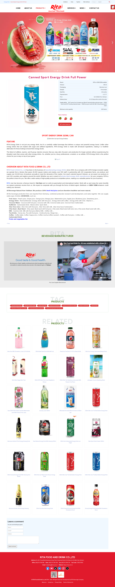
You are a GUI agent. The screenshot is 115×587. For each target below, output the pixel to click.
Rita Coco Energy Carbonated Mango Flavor (96, 351)
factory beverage (95, 305)
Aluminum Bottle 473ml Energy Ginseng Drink (19, 441)
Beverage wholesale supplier (30, 305)
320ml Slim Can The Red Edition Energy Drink (96, 410)
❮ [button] (3, 42)
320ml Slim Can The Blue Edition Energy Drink (96, 474)
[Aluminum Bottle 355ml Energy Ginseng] (18, 494)
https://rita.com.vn (68, 565)
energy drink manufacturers (55, 305)
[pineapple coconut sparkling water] (96, 366)
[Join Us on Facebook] (47, 568)
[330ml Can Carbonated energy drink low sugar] (70, 427)
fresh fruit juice (52, 190)
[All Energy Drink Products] (57, 159)
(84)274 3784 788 (53, 562)
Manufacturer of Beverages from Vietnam (19, 308)
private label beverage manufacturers (36, 308)
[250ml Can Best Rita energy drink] (44, 494)
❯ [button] (112, 42)
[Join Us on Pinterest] (63, 568)
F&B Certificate (86, 2)
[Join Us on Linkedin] (59, 568)
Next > (106, 223)
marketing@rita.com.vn (52, 565)
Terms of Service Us (68, 582)
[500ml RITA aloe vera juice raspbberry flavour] (44, 366)
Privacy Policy (58, 582)
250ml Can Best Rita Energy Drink (44, 508)
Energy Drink (6, 2)
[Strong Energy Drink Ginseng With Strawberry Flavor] (96, 494)
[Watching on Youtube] (51, 568)
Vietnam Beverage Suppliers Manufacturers (54, 308)
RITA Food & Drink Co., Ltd (16, 170)
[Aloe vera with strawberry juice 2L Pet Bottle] (18, 338)
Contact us (50, 582)
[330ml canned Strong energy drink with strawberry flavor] (70, 494)
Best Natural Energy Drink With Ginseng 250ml (44, 441)
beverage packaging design (17, 305)
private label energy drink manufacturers (75, 176)
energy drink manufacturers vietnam (69, 305)
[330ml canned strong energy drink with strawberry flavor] (66, 118)
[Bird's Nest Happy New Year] (18, 366)
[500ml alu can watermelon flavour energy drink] (60, 118)
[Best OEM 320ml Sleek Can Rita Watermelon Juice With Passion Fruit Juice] (18, 397)
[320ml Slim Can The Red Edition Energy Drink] (96, 397)
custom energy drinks (42, 305)
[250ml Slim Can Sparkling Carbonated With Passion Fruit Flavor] (70, 366)
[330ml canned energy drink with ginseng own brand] (18, 461)
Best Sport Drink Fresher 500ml (96, 441)
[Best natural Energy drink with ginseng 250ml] (44, 427)
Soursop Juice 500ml (44, 410)
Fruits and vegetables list (18, 219)
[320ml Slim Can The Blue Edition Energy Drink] (96, 461)
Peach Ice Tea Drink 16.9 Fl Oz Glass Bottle (70, 351)
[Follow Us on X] (67, 568)
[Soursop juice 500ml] (44, 397)
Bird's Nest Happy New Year (19, 380)
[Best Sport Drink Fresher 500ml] (96, 427)
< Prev (8, 223)
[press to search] (109, 2)
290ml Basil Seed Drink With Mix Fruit (45, 351)
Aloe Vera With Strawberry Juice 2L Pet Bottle (18, 351)
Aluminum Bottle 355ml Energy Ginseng (19, 508)
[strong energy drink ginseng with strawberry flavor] (71, 118)
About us (44, 582)
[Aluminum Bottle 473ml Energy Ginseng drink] (18, 427)
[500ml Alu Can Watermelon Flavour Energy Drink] (44, 461)
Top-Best (78, 2)
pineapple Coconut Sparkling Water (96, 380)
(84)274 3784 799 (65, 562)
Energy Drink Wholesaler (84, 305)
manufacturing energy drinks (55, 170)
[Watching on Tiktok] (55, 568)
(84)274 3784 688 (39, 562)
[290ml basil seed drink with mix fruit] (44, 338)
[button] (54, 70)
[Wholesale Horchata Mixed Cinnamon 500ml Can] (70, 397)
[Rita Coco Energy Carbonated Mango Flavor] (96, 338)
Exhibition (65, 2)
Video (72, 2)
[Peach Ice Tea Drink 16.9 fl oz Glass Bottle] (70, 338)
